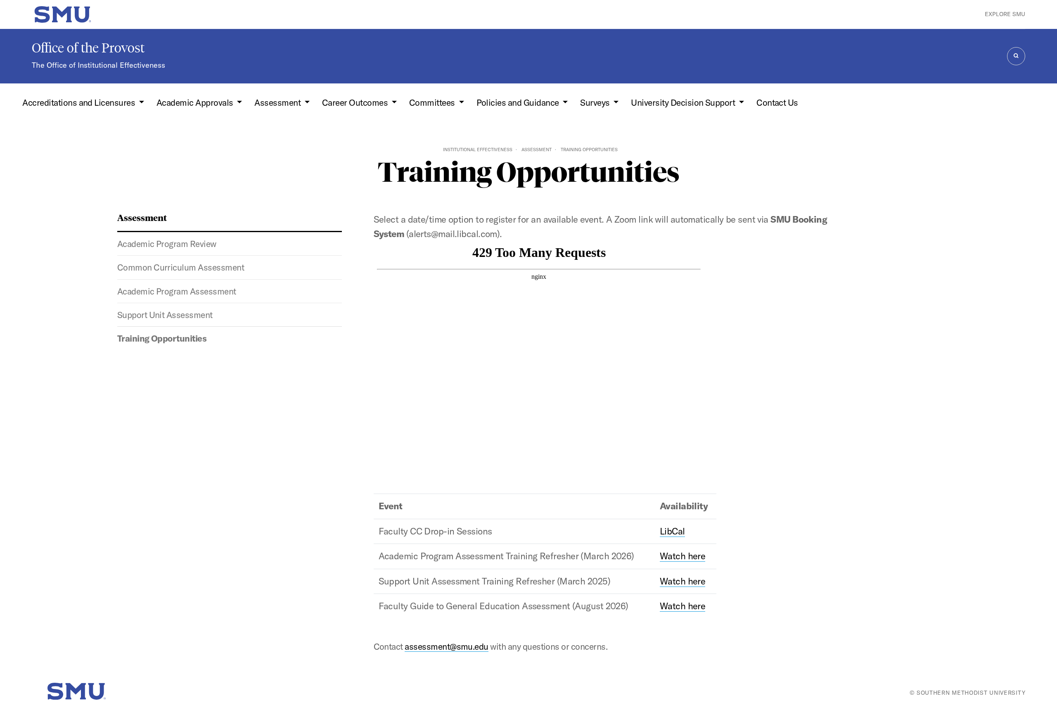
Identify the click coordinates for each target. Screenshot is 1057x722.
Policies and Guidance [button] (518, 102)
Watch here (682, 556)
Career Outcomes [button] (356, 102)
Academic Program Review (166, 243)
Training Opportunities (161, 338)
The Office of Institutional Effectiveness (98, 65)
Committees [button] (433, 102)
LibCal (672, 531)
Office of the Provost (88, 48)
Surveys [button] (595, 102)
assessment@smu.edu (446, 646)
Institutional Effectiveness (477, 149)
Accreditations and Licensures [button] (79, 102)
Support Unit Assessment (165, 314)
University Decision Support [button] (684, 102)
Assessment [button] (278, 102)
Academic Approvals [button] (195, 102)
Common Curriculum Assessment (180, 267)
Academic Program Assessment (176, 291)
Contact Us (777, 102)
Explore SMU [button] (1005, 14)
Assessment (536, 149)
